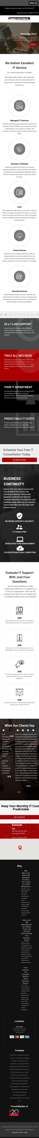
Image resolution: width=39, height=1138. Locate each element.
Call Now (32, 44)
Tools (25, 1132)
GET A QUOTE (19, 817)
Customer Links (17, 1132)
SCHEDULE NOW (19, 460)
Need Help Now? (28, 34)
